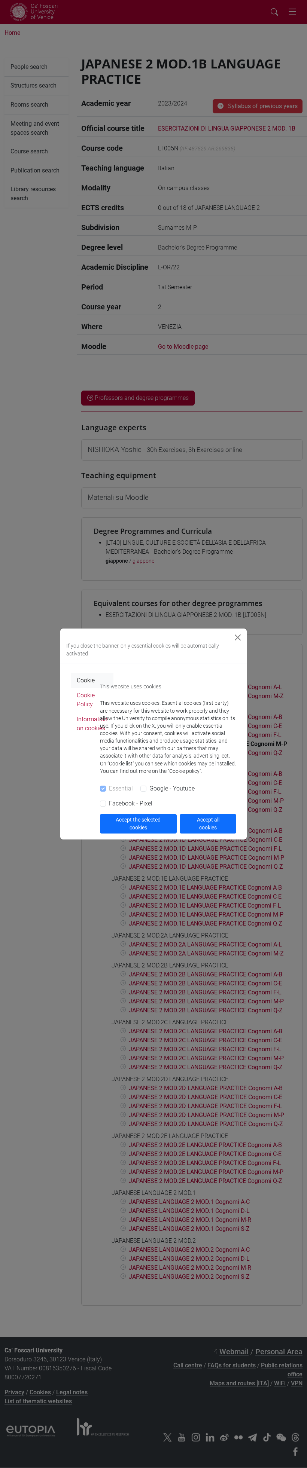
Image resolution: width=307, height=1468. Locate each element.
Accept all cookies (208, 824)
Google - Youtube (172, 788)
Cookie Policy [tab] (86, 700)
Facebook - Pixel (130, 803)
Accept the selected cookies (138, 824)
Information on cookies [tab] (92, 724)
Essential (121, 788)
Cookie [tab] (86, 680)
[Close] (238, 637)
